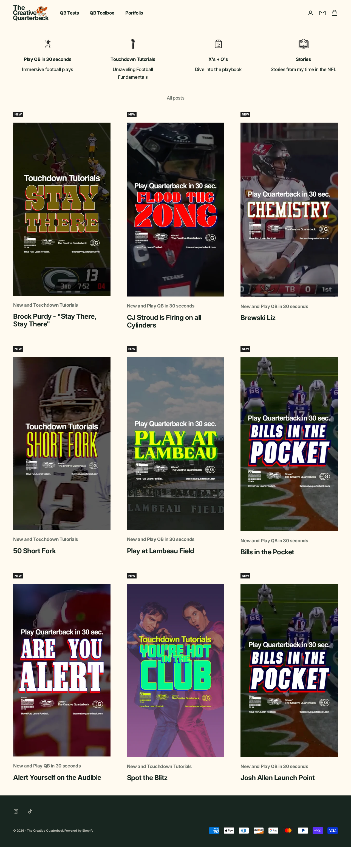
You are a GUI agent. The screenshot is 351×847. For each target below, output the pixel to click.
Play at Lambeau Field (160, 551)
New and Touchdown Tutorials (45, 305)
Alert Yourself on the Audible (57, 777)
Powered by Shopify (79, 830)
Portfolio (134, 13)
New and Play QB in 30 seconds (160, 306)
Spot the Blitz (147, 777)
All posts (176, 98)
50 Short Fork (34, 551)
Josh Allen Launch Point (277, 777)
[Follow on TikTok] (30, 811)
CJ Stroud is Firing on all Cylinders (164, 321)
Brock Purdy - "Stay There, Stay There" (54, 320)
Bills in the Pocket (267, 552)
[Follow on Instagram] (16, 811)
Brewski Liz (258, 318)
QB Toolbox (102, 13)
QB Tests (69, 13)
